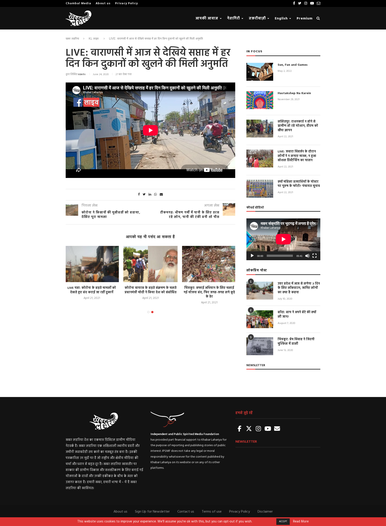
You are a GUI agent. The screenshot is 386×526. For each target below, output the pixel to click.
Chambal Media (78, 3)
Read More (301, 522)
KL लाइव (94, 38)
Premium (305, 18)
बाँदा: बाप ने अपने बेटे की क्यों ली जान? (297, 314)
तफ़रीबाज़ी (258, 18)
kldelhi (82, 74)
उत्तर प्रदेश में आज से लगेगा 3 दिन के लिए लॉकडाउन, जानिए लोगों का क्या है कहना (299, 288)
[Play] (252, 255)
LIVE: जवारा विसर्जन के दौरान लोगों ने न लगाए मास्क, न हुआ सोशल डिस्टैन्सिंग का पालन (297, 156)
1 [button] (148, 312)
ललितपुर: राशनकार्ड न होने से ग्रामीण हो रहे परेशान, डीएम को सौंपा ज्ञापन (298, 126)
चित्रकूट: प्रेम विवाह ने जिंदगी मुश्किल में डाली (296, 341)
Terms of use (212, 512)
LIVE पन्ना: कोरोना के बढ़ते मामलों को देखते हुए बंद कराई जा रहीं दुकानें (91, 290)
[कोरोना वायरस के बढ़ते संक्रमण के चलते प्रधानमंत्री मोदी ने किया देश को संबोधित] (150, 264)
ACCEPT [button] (283, 522)
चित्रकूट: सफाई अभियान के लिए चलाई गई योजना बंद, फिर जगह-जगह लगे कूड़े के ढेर (209, 292)
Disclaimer (265, 512)
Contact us (185, 512)
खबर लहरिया (72, 38)
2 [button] (152, 312)
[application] (283, 239)
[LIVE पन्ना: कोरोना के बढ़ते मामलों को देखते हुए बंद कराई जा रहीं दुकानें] (92, 264)
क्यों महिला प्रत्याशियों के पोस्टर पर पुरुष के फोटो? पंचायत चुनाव (299, 184)
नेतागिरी (234, 18)
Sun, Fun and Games (293, 65)
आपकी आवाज (207, 18)
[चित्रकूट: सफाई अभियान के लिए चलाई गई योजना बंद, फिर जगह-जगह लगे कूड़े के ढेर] (209, 264)
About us (103, 3)
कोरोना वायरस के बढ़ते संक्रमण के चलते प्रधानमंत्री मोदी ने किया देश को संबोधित (150, 290)
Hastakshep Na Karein (294, 93)
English (282, 18)
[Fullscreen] (314, 255)
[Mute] (307, 255)
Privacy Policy (126, 3)
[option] (92, 273)
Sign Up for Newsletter (152, 512)
